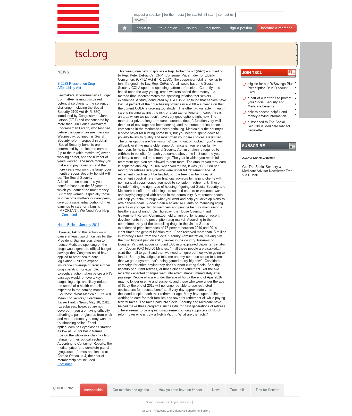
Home (149, 402)
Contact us (226, 14)
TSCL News (213, 28)
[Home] (125, 28)
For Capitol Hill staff (201, 14)
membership (93, 390)
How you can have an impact (180, 390)
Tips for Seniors (267, 390)
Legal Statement (181, 402)
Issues (191, 28)
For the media (174, 14)
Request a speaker (147, 14)
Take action (168, 28)
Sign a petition (240, 28)
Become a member (276, 28)
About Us (144, 28)
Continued (69, 215)
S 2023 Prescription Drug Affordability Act (76, 86)
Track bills (238, 390)
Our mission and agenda (131, 390)
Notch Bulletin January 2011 (78, 225)
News (216, 390)
